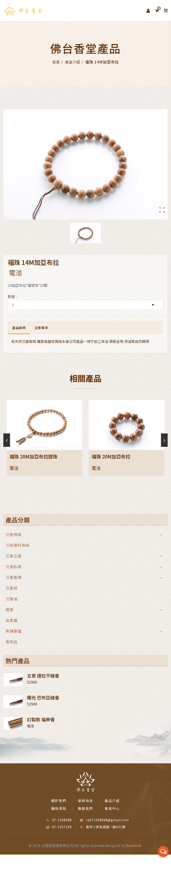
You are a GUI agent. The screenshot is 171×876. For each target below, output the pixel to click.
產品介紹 (72, 61)
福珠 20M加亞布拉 (111, 456)
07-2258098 (62, 820)
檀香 (10, 609)
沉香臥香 (14, 566)
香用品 (12, 641)
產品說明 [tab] (19, 327)
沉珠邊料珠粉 (18, 545)
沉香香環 (14, 577)
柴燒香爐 (14, 631)
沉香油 (12, 599)
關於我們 (58, 800)
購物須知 (58, 808)
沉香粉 (12, 588)
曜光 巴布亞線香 (43, 697)
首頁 (56, 61)
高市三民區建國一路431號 (105, 827)
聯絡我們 (85, 808)
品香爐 (12, 620)
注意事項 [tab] (41, 327)
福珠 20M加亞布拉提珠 (33, 456)
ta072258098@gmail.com (107, 820)
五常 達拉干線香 (43, 675)
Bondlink (133, 845)
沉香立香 (14, 556)
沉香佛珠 (14, 534)
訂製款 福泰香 (41, 719)
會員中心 (112, 808)
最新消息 (85, 800)
